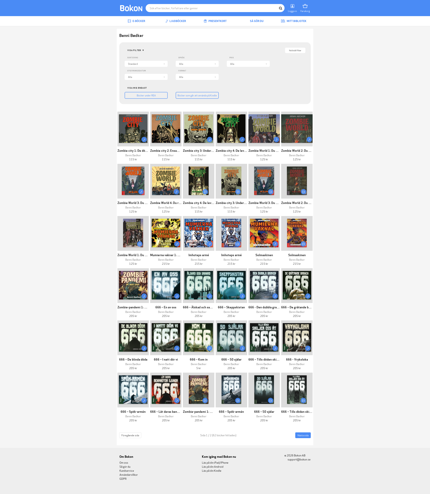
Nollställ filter (295, 50)
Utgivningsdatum (136, 71)
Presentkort (217, 21)
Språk (181, 58)
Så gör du (256, 21)
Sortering (132, 58)
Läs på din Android (212, 466)
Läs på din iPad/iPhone (215, 462)
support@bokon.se (299, 459)
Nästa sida (303, 435)
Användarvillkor (128, 474)
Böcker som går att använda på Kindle (197, 95)
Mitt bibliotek (296, 21)
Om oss (123, 462)
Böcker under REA (146, 95)
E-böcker (138, 21)
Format (182, 71)
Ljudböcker (177, 21)
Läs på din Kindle (211, 470)
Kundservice (126, 470)
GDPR (122, 478)
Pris (231, 58)
